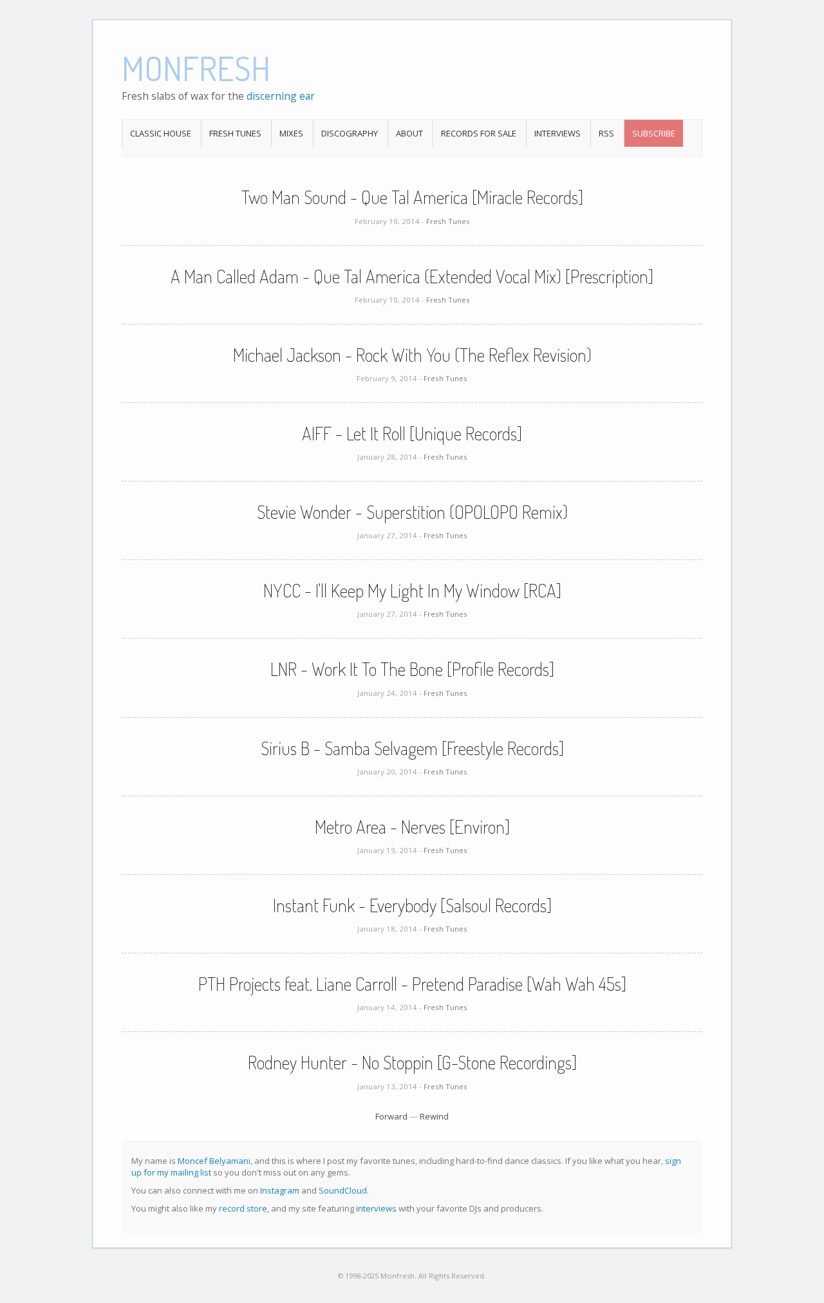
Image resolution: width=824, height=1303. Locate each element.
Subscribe (653, 133)
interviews (376, 1208)
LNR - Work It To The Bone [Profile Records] (412, 668)
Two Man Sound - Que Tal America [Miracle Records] (412, 197)
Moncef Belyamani (214, 1161)
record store (243, 1208)
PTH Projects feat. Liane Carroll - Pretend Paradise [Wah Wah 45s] (412, 983)
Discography (349, 133)
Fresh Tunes (235, 133)
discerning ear (281, 96)
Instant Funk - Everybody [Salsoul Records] (412, 905)
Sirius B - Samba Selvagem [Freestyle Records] (412, 748)
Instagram (279, 1190)
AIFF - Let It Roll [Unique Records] (412, 433)
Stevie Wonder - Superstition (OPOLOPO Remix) (412, 511)
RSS (606, 133)
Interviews (557, 133)
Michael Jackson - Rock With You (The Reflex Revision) (412, 354)
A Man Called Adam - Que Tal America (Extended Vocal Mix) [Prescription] (412, 276)
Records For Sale (478, 133)
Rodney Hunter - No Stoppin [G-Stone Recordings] (412, 1062)
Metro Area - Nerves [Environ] (412, 826)
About (409, 133)
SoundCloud (343, 1190)
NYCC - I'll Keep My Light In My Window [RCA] (412, 590)
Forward (391, 1116)
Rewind (434, 1116)
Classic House (160, 133)
